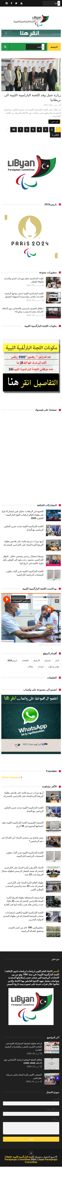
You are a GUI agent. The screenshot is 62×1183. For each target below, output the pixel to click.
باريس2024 (12, 660)
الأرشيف (36, 660)
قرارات (40, 666)
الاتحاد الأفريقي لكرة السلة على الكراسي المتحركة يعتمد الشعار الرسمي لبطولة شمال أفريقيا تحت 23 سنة (22, 871)
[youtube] (21, 3)
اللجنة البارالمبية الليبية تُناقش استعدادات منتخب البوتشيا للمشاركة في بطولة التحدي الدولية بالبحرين (23, 916)
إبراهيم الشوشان (44, 645)
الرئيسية (54, 47)
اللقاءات (25, 660)
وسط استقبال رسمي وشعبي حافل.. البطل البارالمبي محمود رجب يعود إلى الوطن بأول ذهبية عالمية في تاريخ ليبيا (23, 559)
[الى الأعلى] (31, 1153)
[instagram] (6, 3)
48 (13, 129)
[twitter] (16, 3)
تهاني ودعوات (53, 666)
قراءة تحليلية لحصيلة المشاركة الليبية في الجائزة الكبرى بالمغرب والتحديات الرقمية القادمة (23, 1046)
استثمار (47, 660)
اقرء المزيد (54, 122)
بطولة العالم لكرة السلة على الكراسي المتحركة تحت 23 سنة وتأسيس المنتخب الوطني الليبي (24, 886)
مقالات (30, 666)
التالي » (55, 135)
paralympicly (56, 645)
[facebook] (11, 3)
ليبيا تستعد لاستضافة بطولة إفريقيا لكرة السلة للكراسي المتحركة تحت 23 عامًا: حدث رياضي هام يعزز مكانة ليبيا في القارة (23, 901)
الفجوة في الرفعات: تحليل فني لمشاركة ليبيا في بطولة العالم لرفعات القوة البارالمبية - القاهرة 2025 (22, 515)
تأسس (56, 971)
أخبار (57, 660)
